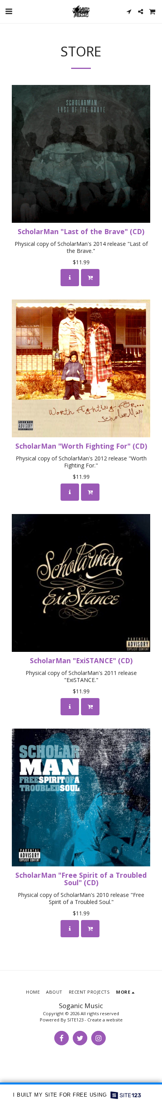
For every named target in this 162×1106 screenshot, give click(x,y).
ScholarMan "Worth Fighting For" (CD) (81, 446)
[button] (8, 11)
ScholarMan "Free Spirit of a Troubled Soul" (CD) (81, 878)
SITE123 (75, 1020)
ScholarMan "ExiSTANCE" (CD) (81, 660)
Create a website (105, 1020)
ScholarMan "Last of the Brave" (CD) (81, 231)
